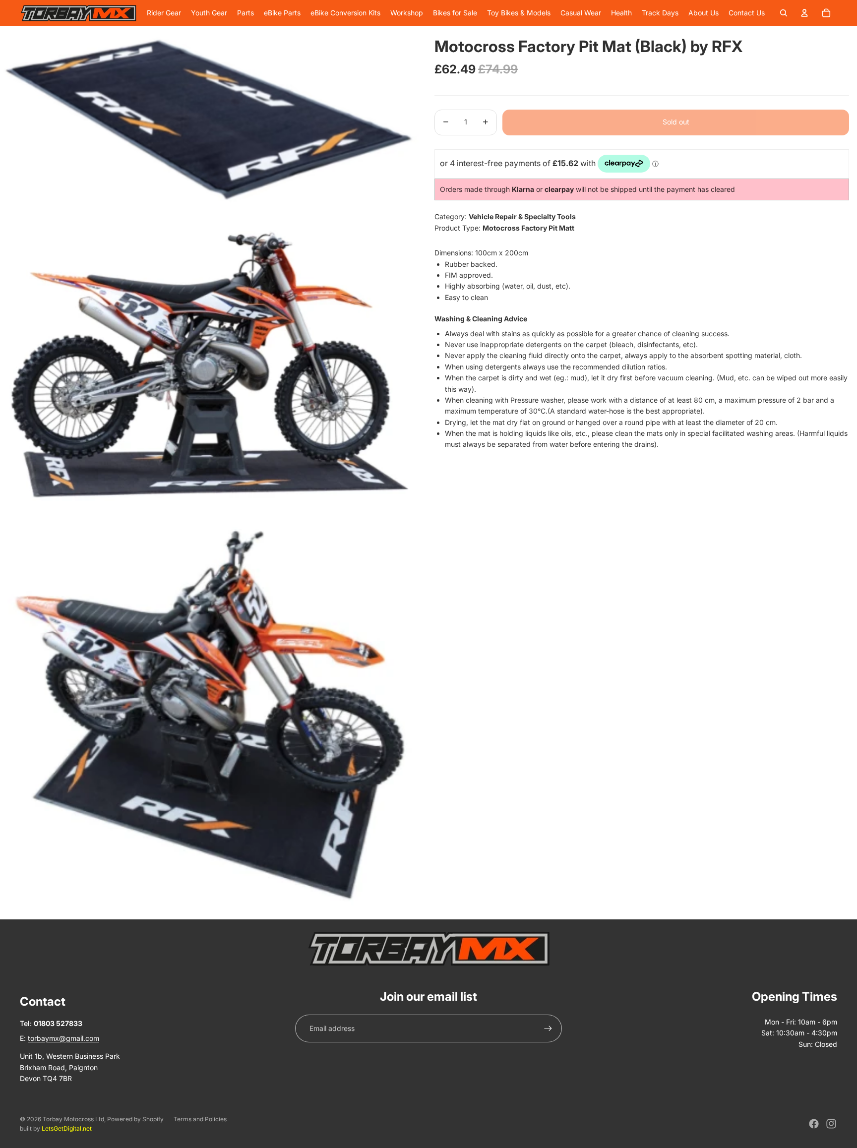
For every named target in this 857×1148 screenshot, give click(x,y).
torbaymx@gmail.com (63, 1038)
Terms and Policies (200, 1119)
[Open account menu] (804, 13)
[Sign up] (548, 1028)
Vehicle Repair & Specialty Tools (522, 216)
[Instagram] (831, 1124)
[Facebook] (814, 1124)
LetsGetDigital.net (67, 1128)
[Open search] (784, 13)
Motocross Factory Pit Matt (528, 227)
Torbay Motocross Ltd (73, 1119)
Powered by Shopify (135, 1119)
